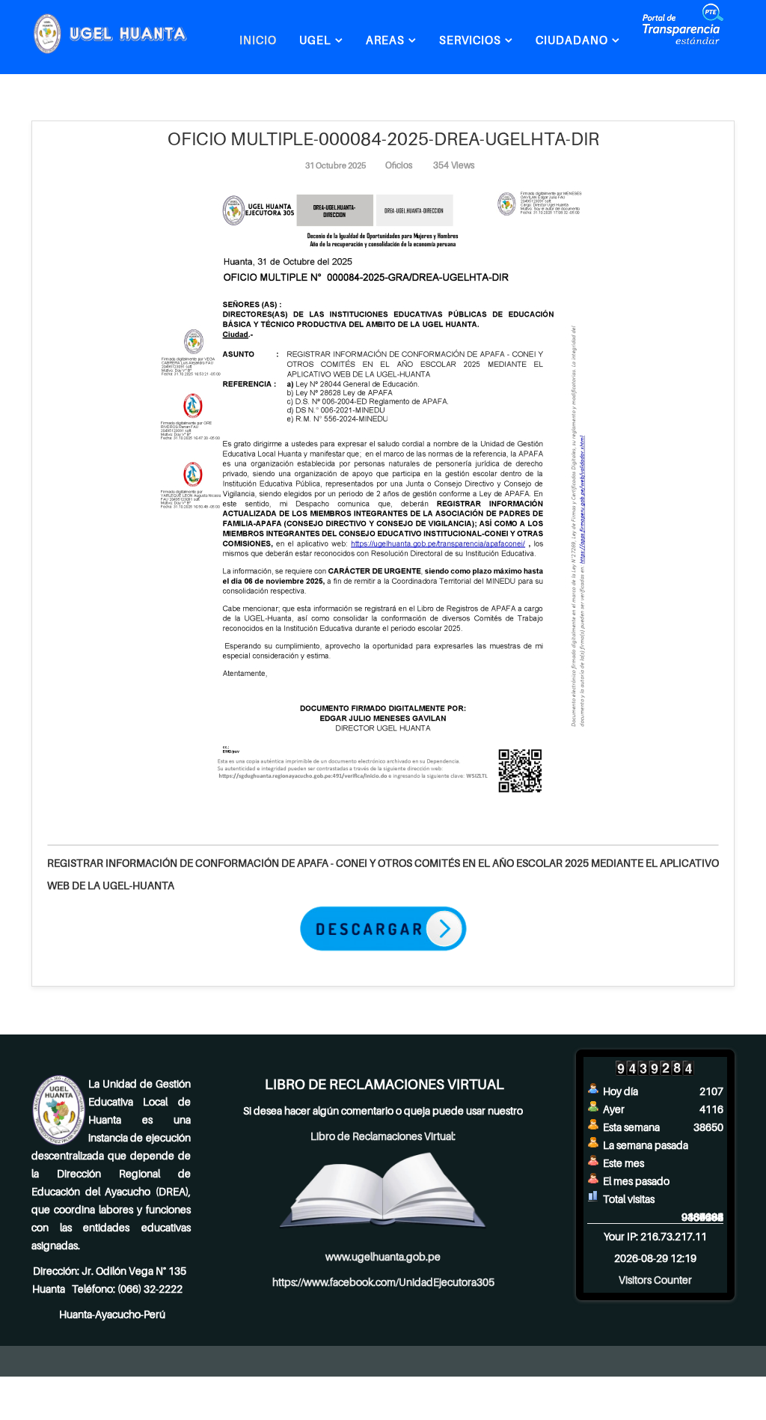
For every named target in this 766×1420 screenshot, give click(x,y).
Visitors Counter (655, 1279)
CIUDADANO (572, 39)
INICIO (258, 39)
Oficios (399, 165)
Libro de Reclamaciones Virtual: (383, 1136)
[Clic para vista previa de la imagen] (383, 497)
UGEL (315, 39)
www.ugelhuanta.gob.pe (383, 1256)
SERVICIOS (470, 39)
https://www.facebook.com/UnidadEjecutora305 (383, 1282)
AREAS (385, 39)
